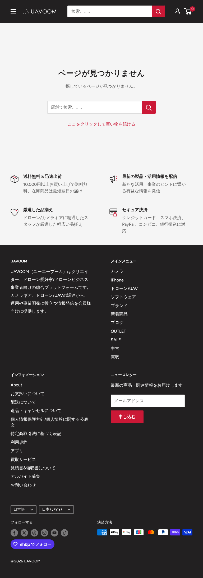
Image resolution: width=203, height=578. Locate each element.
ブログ (117, 322)
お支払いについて (27, 393)
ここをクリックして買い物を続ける (101, 124)
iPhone (117, 280)
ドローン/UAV (124, 288)
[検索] (158, 11)
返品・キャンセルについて (36, 410)
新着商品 (119, 314)
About (16, 384)
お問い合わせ (23, 485)
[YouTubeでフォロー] (54, 533)
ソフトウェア (123, 296)
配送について (23, 402)
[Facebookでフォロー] (14, 533)
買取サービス (23, 459)
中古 (115, 348)
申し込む (127, 416)
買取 (115, 356)
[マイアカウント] (177, 11)
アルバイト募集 (25, 476)
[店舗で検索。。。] (149, 107)
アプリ (17, 450)
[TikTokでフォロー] (64, 533)
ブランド (119, 305)
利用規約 (19, 442)
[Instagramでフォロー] (44, 533)
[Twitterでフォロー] (24, 533)
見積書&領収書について (33, 467)
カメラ (117, 271)
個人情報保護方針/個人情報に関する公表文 (49, 422)
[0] (188, 11)
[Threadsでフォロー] (34, 533)
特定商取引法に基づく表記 (36, 433)
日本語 (19, 509)
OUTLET (118, 331)
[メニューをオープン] (13, 11)
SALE (116, 339)
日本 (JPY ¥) (52, 509)
